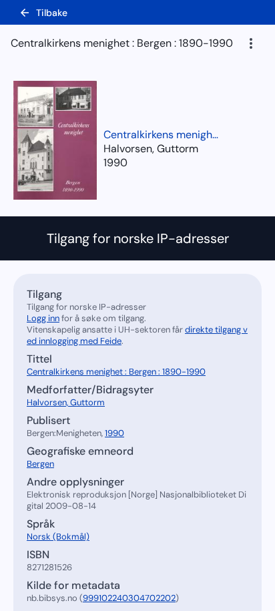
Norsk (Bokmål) (58, 536)
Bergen (40, 463)
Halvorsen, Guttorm (66, 402)
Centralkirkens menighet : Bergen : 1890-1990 (163, 135)
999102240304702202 (129, 598)
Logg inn (43, 318)
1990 (115, 163)
